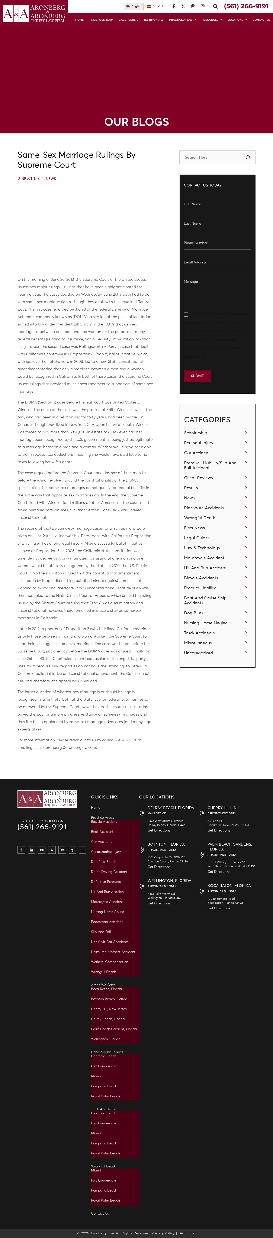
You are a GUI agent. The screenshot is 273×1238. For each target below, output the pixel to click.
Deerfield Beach (103, 861)
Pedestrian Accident (107, 922)
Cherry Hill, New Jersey (109, 1009)
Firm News (194, 528)
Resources (210, 19)
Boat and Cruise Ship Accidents (205, 600)
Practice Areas (181, 19)
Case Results (128, 19)
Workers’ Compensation (109, 962)
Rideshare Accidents (204, 508)
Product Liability (200, 588)
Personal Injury (198, 443)
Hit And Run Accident (205, 568)
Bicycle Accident (104, 821)
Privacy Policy (195, 356)
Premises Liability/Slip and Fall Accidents (210, 465)
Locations (235, 19)
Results (191, 488)
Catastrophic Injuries (107, 1052)
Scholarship (195, 433)
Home (79, 19)
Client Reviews (198, 478)
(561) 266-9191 (42, 827)
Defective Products (106, 882)
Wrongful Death (200, 518)
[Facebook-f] (174, 6)
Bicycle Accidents (201, 578)
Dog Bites (193, 613)
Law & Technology (202, 548)
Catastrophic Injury (106, 851)
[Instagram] (202, 6)
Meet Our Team (102, 19)
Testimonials (154, 19)
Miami (96, 1076)
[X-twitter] (183, 6)
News (51, 179)
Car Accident (197, 453)
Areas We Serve (103, 985)
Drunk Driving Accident (109, 872)
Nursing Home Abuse (107, 912)
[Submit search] (248, 157)
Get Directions (159, 830)
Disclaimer (187, 1233)
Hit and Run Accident (108, 892)
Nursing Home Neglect (206, 623)
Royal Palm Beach (105, 1096)
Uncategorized (198, 653)
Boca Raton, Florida (106, 989)
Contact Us (261, 19)
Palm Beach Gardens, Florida (114, 1029)
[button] (215, 6)
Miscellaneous (198, 643)
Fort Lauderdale (103, 1066)
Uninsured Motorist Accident (113, 952)
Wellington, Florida (106, 1039)
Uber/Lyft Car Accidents (110, 942)
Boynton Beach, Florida (109, 999)
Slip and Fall (101, 932)
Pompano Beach (104, 1086)
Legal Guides (197, 538)
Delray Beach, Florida (108, 1019)
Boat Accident (102, 831)
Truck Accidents (199, 633)
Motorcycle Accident (204, 558)
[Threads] (193, 6)
